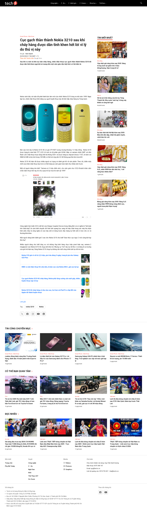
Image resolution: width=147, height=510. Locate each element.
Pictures (69, 466)
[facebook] (27, 314)
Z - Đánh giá (72, 3)
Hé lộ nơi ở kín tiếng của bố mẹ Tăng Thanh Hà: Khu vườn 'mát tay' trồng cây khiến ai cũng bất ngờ (111, 100)
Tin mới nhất (105, 37)
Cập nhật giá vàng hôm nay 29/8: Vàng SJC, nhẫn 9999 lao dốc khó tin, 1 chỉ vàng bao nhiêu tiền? (111, 169)
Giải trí (99, 95)
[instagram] (33, 314)
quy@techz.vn (95, 468)
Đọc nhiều (11, 414)
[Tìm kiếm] (140, 3)
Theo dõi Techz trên (27, 58)
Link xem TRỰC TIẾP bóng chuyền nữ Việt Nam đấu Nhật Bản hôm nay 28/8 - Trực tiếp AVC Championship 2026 (55, 444)
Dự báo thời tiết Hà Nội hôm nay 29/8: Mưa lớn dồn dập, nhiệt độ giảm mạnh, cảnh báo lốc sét (111, 135)
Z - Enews (83, 3)
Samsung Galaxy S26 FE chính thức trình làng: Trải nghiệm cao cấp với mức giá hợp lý (90, 358)
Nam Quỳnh (29, 53)
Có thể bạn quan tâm (18, 371)
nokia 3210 (30, 307)
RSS (29, 473)
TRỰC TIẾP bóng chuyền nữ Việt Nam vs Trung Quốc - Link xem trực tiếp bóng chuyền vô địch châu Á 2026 (125, 444)
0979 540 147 (98, 466)
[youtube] (38, 314)
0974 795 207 (103, 471)
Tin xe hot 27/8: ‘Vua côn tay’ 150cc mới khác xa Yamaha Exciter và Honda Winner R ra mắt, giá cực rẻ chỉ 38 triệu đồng (90, 401)
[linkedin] (44, 314)
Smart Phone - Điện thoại (27, 36)
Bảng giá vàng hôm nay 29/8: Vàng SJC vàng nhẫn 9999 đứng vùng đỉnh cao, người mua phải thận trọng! (111, 204)
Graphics (69, 469)
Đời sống (99, 61)
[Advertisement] (55, 81)
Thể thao (102, 3)
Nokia (41, 307)
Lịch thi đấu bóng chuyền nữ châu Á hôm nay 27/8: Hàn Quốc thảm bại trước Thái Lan (125, 401)
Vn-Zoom (31, 479)
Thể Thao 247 (33, 476)
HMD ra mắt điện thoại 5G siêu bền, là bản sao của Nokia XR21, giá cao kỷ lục (50, 267)
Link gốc (23, 302)
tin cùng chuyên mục (18, 328)
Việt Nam (112, 396)
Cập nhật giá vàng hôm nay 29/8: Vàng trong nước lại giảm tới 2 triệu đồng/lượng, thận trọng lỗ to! (111, 65)
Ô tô (6, 396)
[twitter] (22, 314)
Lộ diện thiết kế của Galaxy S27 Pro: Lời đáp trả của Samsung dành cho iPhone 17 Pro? (55, 358)
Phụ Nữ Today (10, 466)
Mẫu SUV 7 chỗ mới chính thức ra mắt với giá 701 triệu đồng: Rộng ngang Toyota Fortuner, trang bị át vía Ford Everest (55, 401)
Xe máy (77, 396)
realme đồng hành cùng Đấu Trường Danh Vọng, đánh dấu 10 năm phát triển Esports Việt (20, 358)
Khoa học (93, 3)
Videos (68, 463)
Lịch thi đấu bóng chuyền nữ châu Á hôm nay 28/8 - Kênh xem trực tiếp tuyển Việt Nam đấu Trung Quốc (90, 444)
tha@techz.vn (114, 471)
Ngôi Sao (31, 469)
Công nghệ (54, 3)
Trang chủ (8, 463)
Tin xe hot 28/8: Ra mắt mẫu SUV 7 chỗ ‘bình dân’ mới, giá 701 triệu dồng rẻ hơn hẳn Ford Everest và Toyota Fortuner (19, 401)
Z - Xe (63, 3)
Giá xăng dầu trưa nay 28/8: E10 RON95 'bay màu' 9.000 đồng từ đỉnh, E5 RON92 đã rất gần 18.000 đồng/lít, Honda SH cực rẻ (21, 444)
